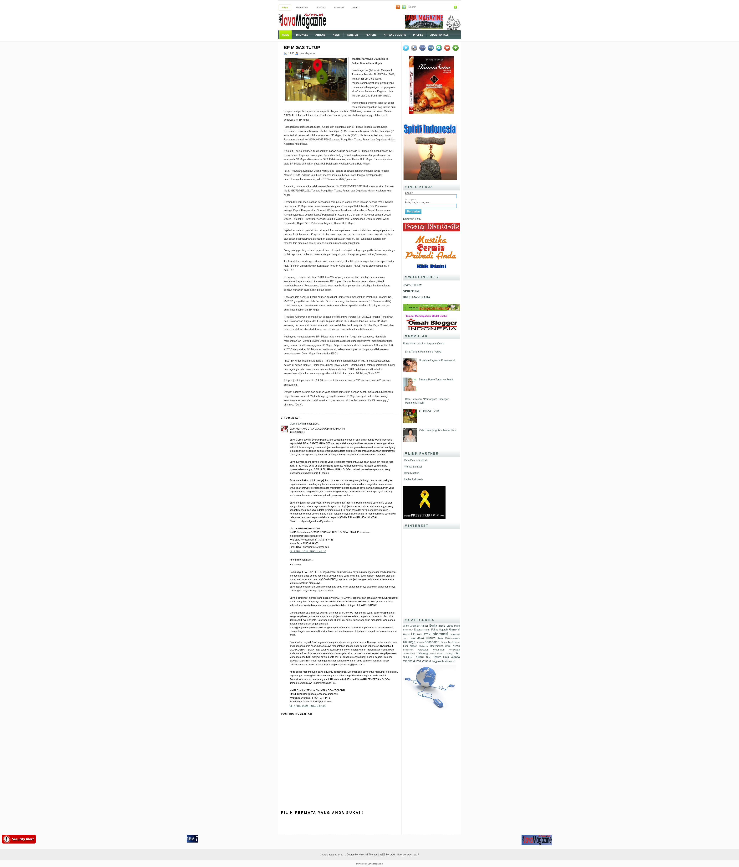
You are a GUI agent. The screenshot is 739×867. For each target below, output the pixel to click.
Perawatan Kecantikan (431, 649)
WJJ (416, 854)
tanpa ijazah (410, 199)
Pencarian (413, 211)
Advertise (302, 7)
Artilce (320, 34)
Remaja (449, 653)
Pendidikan (408, 649)
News (336, 34)
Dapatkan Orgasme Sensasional (437, 360)
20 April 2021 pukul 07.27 (308, 705)
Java (412, 638)
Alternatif (415, 625)
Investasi (455, 634)
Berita (433, 625)
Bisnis (441, 625)
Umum (436, 657)
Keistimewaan (452, 638)
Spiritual (407, 657)
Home (285, 7)
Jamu (405, 638)
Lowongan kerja (411, 218)
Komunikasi (447, 642)
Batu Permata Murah (415, 460)
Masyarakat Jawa (440, 646)
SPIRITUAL (411, 291)
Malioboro (423, 646)
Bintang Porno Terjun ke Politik (436, 379)
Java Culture (426, 638)
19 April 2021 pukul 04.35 (308, 551)
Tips (428, 657)
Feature (371, 34)
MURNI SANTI (297, 423)
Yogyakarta (438, 661)
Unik (446, 657)
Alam (406, 625)
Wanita (455, 657)
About (356, 7)
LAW (392, 854)
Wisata (426, 661)
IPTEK (426, 634)
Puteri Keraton (437, 653)
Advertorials (439, 34)
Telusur (419, 657)
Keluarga (409, 642)
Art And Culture (395, 34)
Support (339, 7)
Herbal (406, 634)
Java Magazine (328, 854)
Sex (457, 653)
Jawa (440, 638)
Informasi (439, 633)
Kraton (457, 642)
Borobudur (408, 629)
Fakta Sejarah (439, 629)
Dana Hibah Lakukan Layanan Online (423, 343)
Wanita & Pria (412, 661)
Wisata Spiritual (413, 466)
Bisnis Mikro (453, 625)
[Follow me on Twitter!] (404, 8)
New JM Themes (368, 854)
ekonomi (450, 661)
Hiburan (416, 634)
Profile (418, 34)
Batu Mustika (411, 473)
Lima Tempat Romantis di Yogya (423, 351)
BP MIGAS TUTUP (302, 47)
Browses (302, 34)
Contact (321, 7)
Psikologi (422, 653)
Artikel (424, 625)
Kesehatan (432, 642)
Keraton (420, 642)
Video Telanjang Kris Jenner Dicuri (438, 430)
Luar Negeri (410, 646)
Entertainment (422, 629)
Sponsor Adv (404, 854)
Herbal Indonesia (413, 479)
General (352, 34)
